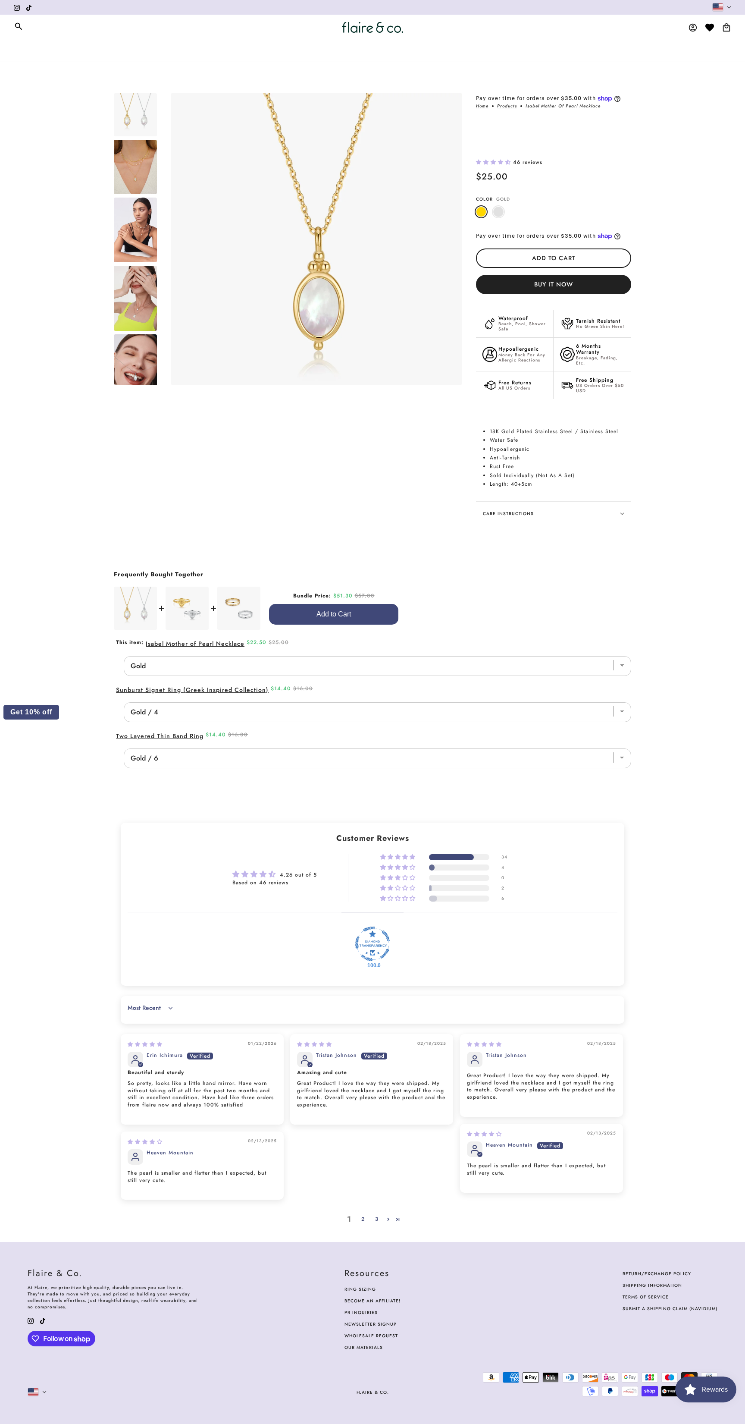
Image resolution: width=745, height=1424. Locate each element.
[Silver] (498, 212)
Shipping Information (652, 1285)
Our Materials (363, 1347)
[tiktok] (28, 7)
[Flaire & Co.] (372, 27)
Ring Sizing (360, 1289)
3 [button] (377, 1219)
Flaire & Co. (373, 1392)
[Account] (693, 27)
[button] (494, 162)
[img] (145, 1044)
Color (493, 199)
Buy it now (553, 284)
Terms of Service (646, 1297)
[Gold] (481, 212)
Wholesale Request (371, 1336)
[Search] (18, 26)
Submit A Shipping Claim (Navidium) (670, 1308)
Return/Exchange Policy (657, 1273)
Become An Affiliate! (372, 1301)
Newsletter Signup (370, 1324)
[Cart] (726, 27)
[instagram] (16, 7)
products (507, 106)
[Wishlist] (709, 27)
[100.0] (372, 944)
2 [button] (363, 1219)
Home (482, 106)
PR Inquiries (361, 1312)
